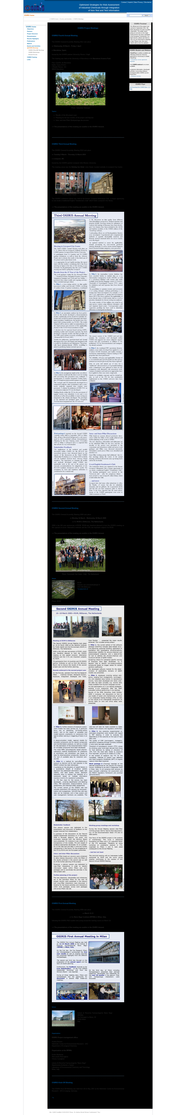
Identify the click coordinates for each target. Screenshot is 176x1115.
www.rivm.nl (84, 589)
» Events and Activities (65, 19)
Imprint (130, 2)
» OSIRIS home (53, 19)
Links (29, 59)
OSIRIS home (29, 15)
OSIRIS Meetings (33, 48)
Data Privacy (138, 2)
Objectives (30, 29)
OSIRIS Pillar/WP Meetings (36, 50)
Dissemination (31, 36)
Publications (31, 41)
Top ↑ (99, 1112)
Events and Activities (33, 46)
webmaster (93, 1112)
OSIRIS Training (32, 57)
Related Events (32, 54)
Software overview (136, 76)
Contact (124, 2)
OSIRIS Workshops (34, 52)
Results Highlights (33, 38)
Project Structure (32, 33)
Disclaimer (147, 2)
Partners (29, 31)
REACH (29, 43)
